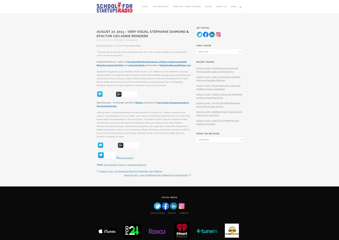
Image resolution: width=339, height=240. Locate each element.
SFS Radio (118, 40)
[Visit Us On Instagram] (218, 37)
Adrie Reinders (111, 165)
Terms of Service (158, 213)
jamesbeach (132, 40)
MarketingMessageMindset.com (175, 65)
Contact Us (184, 213)
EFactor (139, 103)
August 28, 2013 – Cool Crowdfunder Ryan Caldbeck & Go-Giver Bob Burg (156, 175)
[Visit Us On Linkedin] (212, 37)
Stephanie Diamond (136, 165)
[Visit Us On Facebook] (206, 37)
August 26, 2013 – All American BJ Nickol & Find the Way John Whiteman (130, 171)
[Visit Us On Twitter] (199, 37)
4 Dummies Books (136, 65)
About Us (172, 213)
